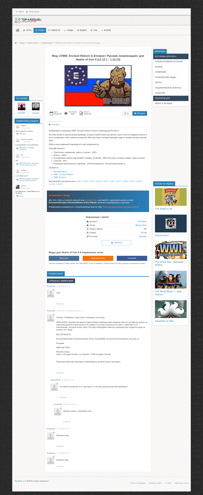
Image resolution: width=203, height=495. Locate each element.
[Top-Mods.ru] (28, 20)
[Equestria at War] (171, 309)
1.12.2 (85, 181)
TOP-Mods (142, 222)
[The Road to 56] (171, 197)
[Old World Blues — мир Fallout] (171, 279)
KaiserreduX (162, 235)
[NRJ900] (21, 106)
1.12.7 (118, 181)
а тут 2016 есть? (22, 176)
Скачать (117, 243)
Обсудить (141, 113)
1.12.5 (105, 181)
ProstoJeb (51, 286)
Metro (21, 196)
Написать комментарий (62, 281)
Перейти (143, 236)
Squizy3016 (55, 380)
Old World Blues (60, 172)
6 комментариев (56, 274)
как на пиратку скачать (24, 131)
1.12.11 (52, 184)
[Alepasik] (35, 106)
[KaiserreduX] (171, 223)
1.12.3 (92, 181)
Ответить (60, 304)
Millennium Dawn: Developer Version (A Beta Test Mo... (29, 164)
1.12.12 (59, 184)
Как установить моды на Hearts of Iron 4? (121, 207)
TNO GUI (22, 134)
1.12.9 (131, 181)
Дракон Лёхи (141, 225)
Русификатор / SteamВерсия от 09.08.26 (28, 192)
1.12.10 (138, 181)
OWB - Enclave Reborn (63, 174)
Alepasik (35, 113)
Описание (55, 124)
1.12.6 (111, 181)
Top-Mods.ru (19, 481)
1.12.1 (78, 181)
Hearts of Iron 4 (91, 200)
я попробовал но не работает (27, 145)
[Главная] (18, 30)
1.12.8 (124, 181)
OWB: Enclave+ (60, 177)
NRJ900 (21, 113)
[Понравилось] (125, 113)
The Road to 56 (163, 208)
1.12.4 (98, 181)
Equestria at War (164, 321)
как (17, 160)
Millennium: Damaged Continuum (26, 148)
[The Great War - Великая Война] (171, 250)
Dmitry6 (23, 186)
